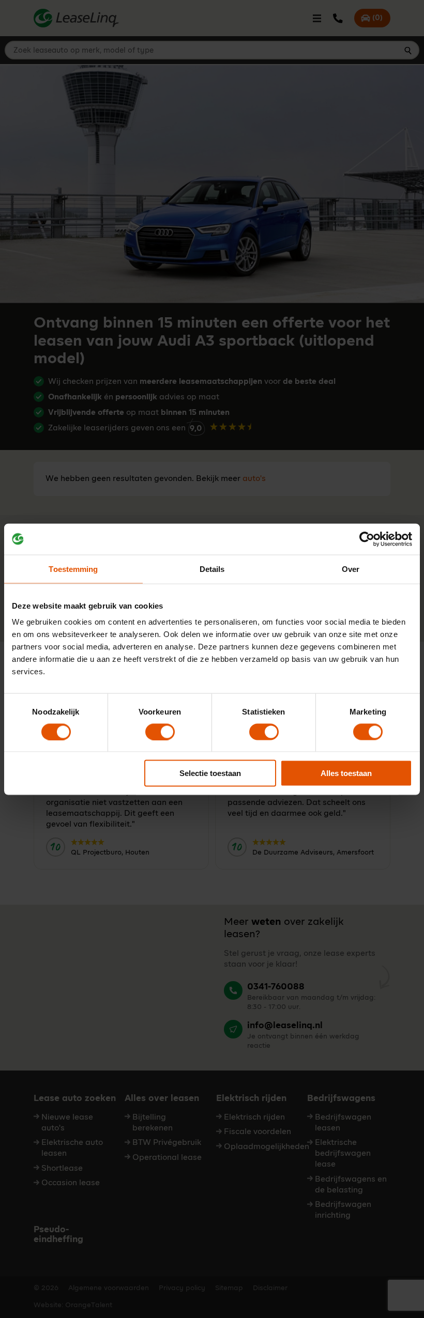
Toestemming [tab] (73, 568)
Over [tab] (350, 568)
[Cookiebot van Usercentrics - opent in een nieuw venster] (367, 539)
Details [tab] (212, 568)
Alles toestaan (346, 773)
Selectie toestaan (210, 773)
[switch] (160, 731)
